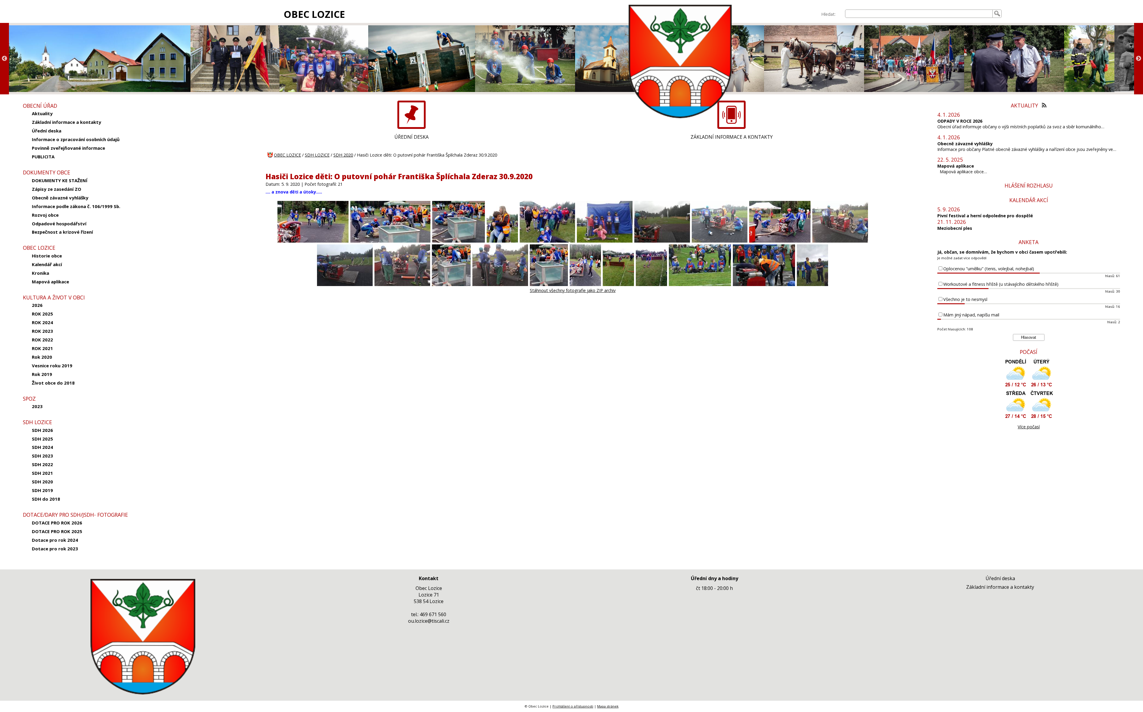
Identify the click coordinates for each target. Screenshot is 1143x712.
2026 (37, 305)
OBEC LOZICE (314, 14)
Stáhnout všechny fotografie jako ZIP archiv (573, 290)
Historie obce (47, 256)
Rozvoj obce (45, 215)
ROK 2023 (42, 331)
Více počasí (1029, 427)
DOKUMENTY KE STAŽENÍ (60, 180)
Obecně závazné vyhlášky (60, 198)
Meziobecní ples (954, 228)
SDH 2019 (42, 490)
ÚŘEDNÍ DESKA (411, 137)
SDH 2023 (42, 456)
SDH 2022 (42, 464)
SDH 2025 (42, 439)
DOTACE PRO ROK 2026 (57, 523)
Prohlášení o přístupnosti (572, 706)
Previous (4, 59)
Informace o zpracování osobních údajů (76, 139)
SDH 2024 (42, 447)
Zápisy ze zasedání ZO (56, 189)
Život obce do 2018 (53, 383)
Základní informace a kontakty (66, 122)
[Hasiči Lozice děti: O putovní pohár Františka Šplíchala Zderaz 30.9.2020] (313, 241)
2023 (37, 406)
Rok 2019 (42, 374)
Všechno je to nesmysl (965, 299)
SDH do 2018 (46, 499)
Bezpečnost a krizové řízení (62, 232)
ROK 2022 (42, 340)
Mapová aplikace (50, 282)
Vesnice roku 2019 (52, 366)
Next (1139, 59)
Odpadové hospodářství (59, 224)
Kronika (40, 273)
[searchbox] (919, 14)
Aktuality (42, 113)
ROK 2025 (42, 314)
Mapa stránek (608, 706)
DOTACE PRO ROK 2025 (57, 531)
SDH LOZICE (317, 155)
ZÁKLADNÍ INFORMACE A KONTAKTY (732, 137)
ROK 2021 (42, 348)
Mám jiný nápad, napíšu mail (971, 315)
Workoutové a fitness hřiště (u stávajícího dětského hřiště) (1000, 284)
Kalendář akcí (47, 264)
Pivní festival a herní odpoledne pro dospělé (985, 215)
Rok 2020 (42, 357)
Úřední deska (46, 131)
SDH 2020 (42, 482)
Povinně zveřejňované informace (68, 148)
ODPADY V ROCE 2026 (959, 121)
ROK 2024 (42, 322)
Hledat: (828, 14)
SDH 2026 (42, 430)
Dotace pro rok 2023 (55, 549)
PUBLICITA (43, 157)
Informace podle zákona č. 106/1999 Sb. (76, 206)
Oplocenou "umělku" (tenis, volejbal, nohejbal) (988, 268)
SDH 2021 (42, 473)
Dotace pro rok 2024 (55, 540)
